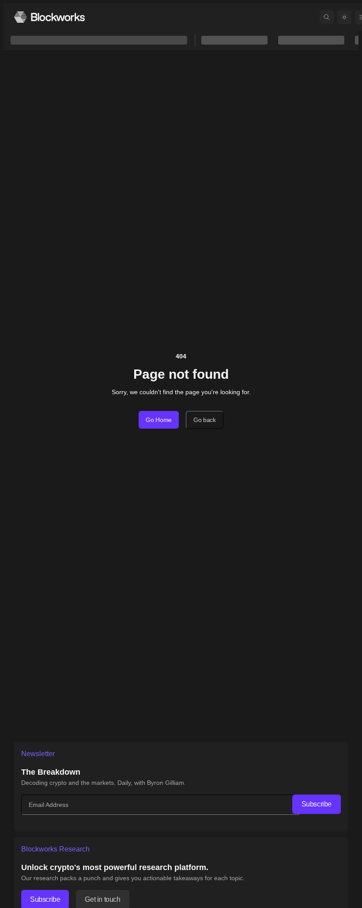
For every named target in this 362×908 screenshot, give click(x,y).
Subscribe (317, 804)
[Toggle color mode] (344, 17)
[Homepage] (49, 17)
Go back (204, 419)
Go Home (159, 419)
